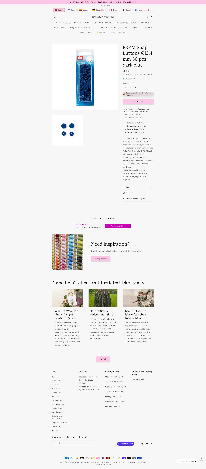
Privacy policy (106, 462)
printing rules (57, 412)
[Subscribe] (90, 443)
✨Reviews (56, 392)
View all (103, 359)
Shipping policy (131, 462)
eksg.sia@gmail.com (88, 386)
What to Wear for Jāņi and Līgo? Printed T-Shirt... (66, 314)
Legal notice (142, 462)
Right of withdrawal (60, 423)
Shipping (132, 74)
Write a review (117, 226)
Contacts (56, 396)
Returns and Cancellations (57, 417)
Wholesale (56, 381)
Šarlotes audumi (70, 462)
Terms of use (57, 408)
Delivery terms (58, 404)
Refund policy (95, 462)
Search (55, 377)
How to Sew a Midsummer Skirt (101, 312)
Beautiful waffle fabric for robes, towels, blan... (136, 314)
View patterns (101, 259)
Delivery (55, 385)
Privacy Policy (58, 400)
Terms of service (119, 462)
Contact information (104, 464)
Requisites (56, 426)
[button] (54, 16)
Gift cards (56, 388)
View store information (133, 118)
